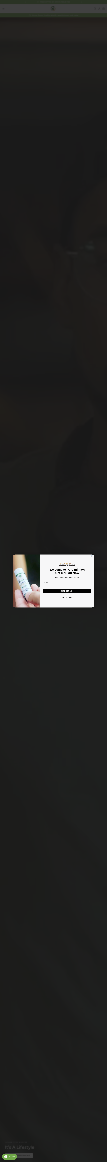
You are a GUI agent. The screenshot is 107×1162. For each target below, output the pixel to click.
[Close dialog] (92, 557)
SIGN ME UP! (67, 591)
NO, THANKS (67, 597)
